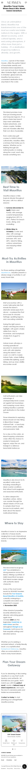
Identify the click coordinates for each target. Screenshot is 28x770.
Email (2, 759)
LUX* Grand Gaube (14, 734)
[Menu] (2, 3)
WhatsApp (9, 759)
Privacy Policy (10, 768)
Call (15, 759)
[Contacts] (26, 3)
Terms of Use (17, 768)
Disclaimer (3, 768)
